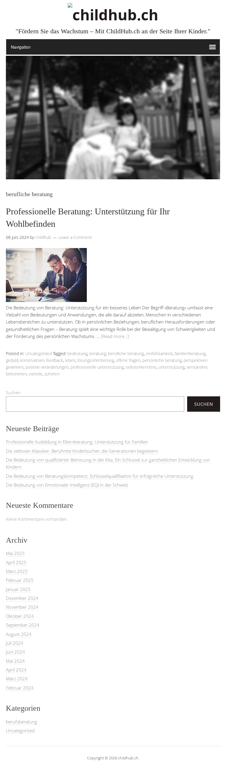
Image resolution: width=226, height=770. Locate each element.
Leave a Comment (75, 237)
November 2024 (22, 607)
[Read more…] (115, 336)
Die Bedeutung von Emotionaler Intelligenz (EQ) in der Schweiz (67, 485)
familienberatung (190, 353)
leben (70, 360)
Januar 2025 (18, 589)
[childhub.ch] (113, 15)
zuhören (51, 374)
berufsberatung (21, 722)
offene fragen (128, 360)
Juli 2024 (14, 643)
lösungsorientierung (95, 360)
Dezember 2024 (22, 598)
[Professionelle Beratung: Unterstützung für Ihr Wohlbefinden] (46, 300)
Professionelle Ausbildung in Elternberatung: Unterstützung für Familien (77, 442)
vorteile (35, 374)
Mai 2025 (15, 553)
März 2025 (17, 571)
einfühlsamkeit (159, 353)
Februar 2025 (20, 580)
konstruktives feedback (41, 360)
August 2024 (18, 634)
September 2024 (22, 625)
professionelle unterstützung (97, 367)
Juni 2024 (15, 652)
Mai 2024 (15, 661)
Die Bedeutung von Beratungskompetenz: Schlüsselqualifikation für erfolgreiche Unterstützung (99, 476)
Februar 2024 (20, 688)
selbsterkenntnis (141, 367)
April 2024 (16, 670)
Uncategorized (38, 353)
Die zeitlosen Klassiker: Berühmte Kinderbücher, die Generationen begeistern (82, 451)
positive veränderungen (47, 367)
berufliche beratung (126, 353)
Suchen (13, 392)
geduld (12, 360)
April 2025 (16, 562)
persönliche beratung (162, 360)
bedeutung (77, 353)
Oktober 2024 (20, 616)
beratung (97, 353)
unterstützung (172, 367)
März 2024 (17, 679)
